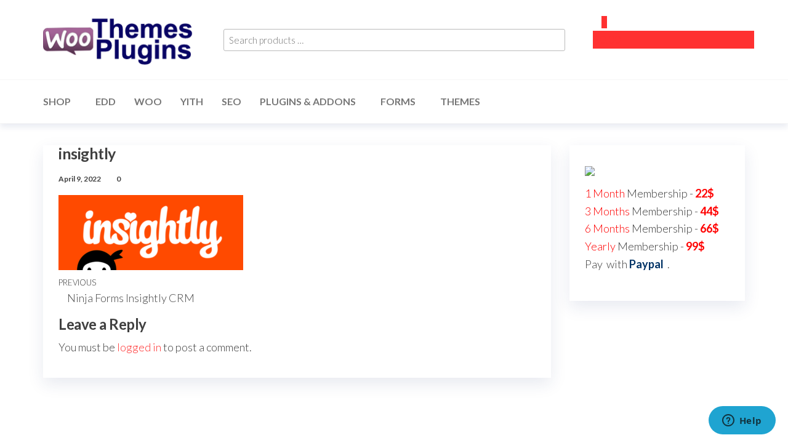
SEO (231, 101)
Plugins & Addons (308, 101)
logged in (139, 347)
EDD (105, 101)
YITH (191, 101)
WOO (148, 101)
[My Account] (597, 57)
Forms (398, 101)
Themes (460, 101)
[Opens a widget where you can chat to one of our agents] (742, 421)
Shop (57, 101)
